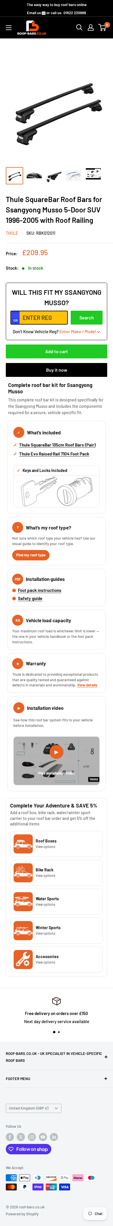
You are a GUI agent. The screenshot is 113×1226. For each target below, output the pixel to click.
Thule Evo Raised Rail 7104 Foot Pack (54, 453)
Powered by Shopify (22, 1214)
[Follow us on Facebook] (10, 1137)
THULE (12, 233)
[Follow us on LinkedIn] (54, 1137)
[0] (102, 27)
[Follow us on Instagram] (32, 1137)
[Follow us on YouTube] (43, 1137)
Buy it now (56, 370)
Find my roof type (30, 555)
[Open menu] (9, 27)
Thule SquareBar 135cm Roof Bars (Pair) (57, 444)
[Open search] (79, 27)
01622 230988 (74, 12)
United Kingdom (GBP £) (28, 1108)
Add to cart (56, 351)
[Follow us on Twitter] (21, 1137)
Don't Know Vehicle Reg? (54, 331)
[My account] (91, 27)
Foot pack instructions (39, 590)
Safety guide (30, 598)
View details (87, 685)
